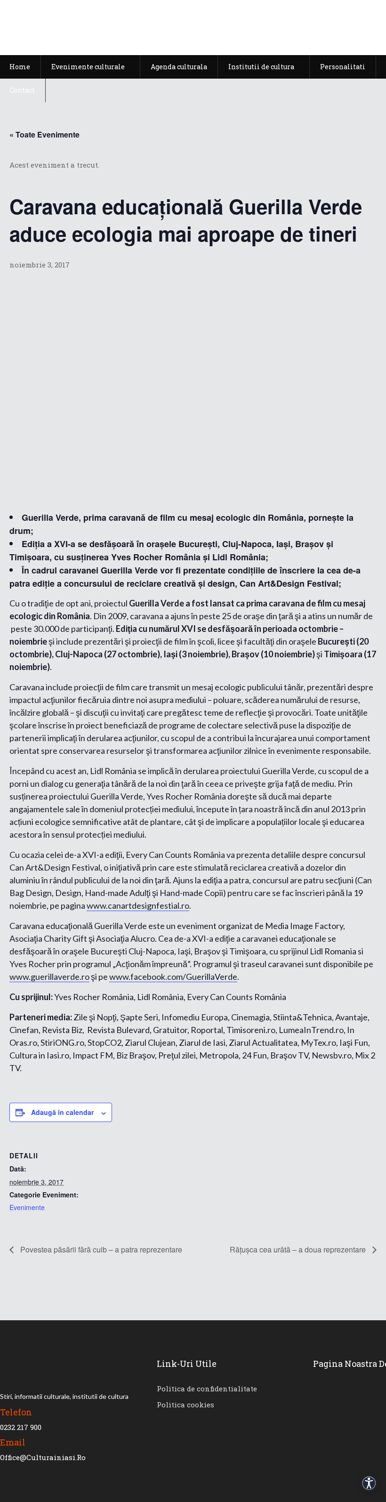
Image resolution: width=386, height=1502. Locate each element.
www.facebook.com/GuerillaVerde (173, 976)
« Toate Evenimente (44, 134)
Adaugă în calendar (62, 1112)
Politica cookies (185, 1404)
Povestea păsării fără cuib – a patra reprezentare (100, 1249)
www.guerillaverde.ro (49, 976)
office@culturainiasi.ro (43, 1457)
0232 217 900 (20, 1427)
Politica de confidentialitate (207, 1388)
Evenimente (27, 1207)
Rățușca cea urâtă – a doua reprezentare (299, 1249)
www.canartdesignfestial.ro (138, 905)
